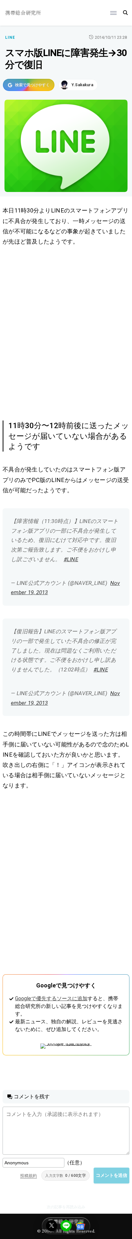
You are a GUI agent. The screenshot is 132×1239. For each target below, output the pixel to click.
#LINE (71, 559)
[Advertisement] (66, 332)
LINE (10, 37)
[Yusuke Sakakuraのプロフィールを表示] (78, 84)
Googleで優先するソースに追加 (51, 998)
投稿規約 (28, 1175)
